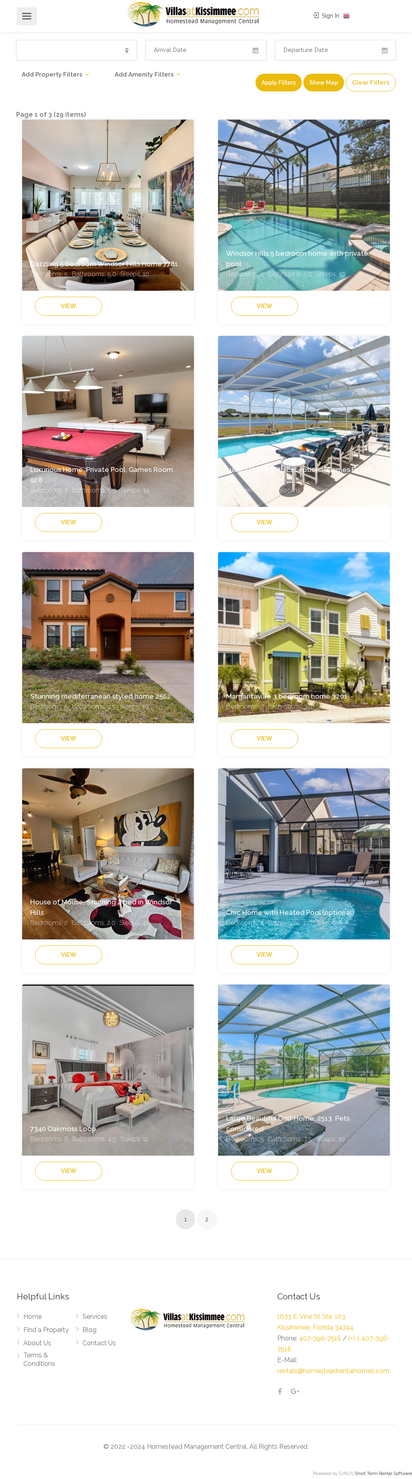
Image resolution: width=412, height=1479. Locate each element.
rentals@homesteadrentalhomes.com (333, 1371)
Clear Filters (370, 82)
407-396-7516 (320, 1338)
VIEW (68, 306)
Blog (89, 1330)
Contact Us (99, 1343)
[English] (346, 16)
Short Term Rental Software (383, 1473)
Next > (227, 1220)
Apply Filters (279, 82)
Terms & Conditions (39, 1359)
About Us (37, 1343)
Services (94, 1316)
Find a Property (46, 1330)
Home (32, 1316)
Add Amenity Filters (144, 74)
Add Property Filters (52, 74)
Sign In (329, 15)
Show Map (323, 82)
